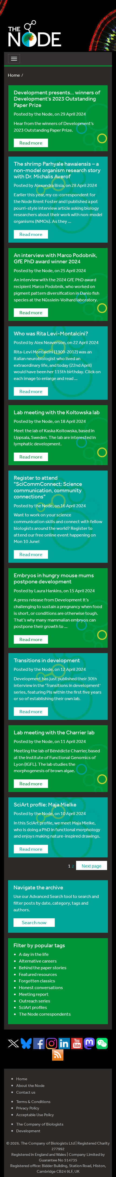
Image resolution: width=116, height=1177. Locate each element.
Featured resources (38, 974)
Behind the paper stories (42, 967)
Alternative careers (38, 961)
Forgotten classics (37, 980)
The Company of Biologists (39, 1124)
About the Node (30, 1085)
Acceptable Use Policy (35, 1114)
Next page (91, 866)
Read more (30, 143)
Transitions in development (47, 660)
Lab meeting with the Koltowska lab (57, 412)
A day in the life (34, 954)
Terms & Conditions (33, 1101)
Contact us (25, 1092)
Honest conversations (41, 987)
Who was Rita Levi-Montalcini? (51, 333)
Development (28, 1130)
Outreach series (34, 1001)
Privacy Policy (27, 1108)
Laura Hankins (48, 590)
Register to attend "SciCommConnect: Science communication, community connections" (48, 487)
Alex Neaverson (49, 342)
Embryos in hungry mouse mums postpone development (54, 578)
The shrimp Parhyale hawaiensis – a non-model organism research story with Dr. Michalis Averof (57, 170)
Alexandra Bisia (49, 185)
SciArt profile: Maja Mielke (45, 804)
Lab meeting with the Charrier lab (54, 732)
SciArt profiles (33, 1007)
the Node (43, 114)
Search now (34, 922)
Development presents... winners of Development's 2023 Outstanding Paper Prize (57, 98)
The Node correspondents (45, 1014)
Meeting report (34, 994)
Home (14, 75)
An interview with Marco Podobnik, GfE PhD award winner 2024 (55, 258)
